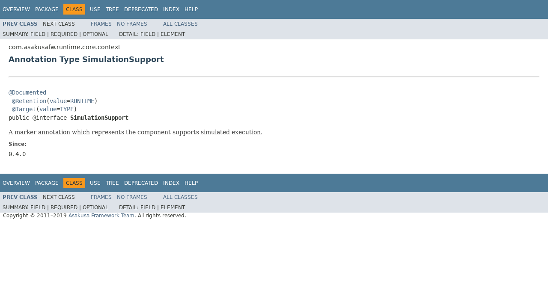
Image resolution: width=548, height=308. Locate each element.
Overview (16, 9)
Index (171, 9)
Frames (101, 24)
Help (191, 9)
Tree (112, 9)
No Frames (132, 24)
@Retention (29, 101)
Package (47, 9)
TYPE (67, 109)
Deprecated (141, 9)
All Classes (180, 24)
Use (95, 9)
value (58, 101)
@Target (24, 109)
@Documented (27, 92)
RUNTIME (82, 101)
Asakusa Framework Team (101, 216)
